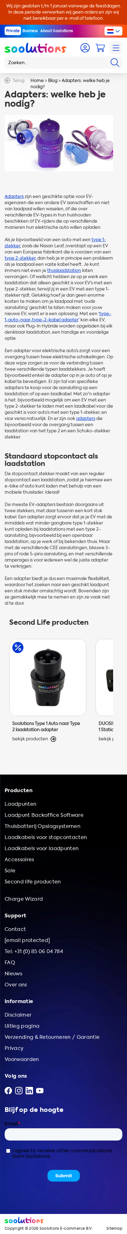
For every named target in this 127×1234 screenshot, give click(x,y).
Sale (10, 870)
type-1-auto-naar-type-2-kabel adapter (58, 317)
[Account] (85, 47)
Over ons (16, 984)
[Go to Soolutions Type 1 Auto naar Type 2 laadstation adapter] (47, 693)
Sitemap (114, 1228)
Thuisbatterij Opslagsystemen (42, 826)
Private (13, 30)
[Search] (115, 62)
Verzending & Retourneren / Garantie (52, 1037)
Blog (52, 81)
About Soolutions (56, 30)
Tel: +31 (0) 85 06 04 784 (34, 951)
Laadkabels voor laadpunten (42, 848)
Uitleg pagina (22, 1026)
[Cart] (100, 47)
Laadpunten (20, 804)
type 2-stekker (20, 258)
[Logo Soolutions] (35, 48)
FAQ (10, 962)
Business (30, 30)
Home (37, 81)
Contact (15, 929)
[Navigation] (115, 47)
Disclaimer (18, 1015)
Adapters (14, 196)
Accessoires (19, 859)
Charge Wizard (24, 899)
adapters (85, 419)
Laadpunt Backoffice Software (44, 815)
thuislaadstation (64, 271)
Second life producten (33, 881)
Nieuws (13, 973)
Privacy (14, 1048)
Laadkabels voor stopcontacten (46, 837)
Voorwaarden (22, 1059)
